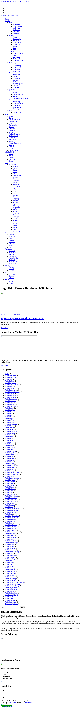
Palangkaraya (13, 256)
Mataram (11, 270)
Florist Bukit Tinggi (11, 424)
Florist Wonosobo (10, 600)
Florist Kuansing (10, 467)
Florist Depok (9, 435)
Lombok (11, 269)
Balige (11, 123)
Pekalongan (16, 206)
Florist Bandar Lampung (12, 392)
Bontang (11, 254)
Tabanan (11, 278)
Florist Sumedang (10, 571)
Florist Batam (9, 402)
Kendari (11, 243)
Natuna (15, 96)
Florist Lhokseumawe (11, 474)
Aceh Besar (16, 28)
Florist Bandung (10, 393)
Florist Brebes (9, 422)
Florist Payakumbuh (11, 525)
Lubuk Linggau (18, 103)
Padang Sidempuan (15, 143)
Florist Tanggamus (10, 580)
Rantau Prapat (13, 136)
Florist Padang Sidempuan (13, 508)
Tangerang (12, 159)
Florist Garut (9, 440)
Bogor (11, 155)
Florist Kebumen (10, 455)
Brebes (15, 209)
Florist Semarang (10, 550)
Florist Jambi (9, 446)
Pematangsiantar (14, 121)
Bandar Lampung (18, 53)
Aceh (10, 22)
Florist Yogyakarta (10, 602)
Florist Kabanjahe (10, 451)
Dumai (15, 76)
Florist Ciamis (9, 426)
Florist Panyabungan (11, 517)
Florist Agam (9, 379)
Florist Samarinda (10, 548)
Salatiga (15, 195)
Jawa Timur (12, 215)
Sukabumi (16, 179)
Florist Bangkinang (11, 395)
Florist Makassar (10, 481)
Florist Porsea (9, 535)
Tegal (14, 188)
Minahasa (12, 236)
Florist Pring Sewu (11, 539)
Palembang (16, 102)
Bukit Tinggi (17, 39)
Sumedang (16, 181)
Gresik (15, 222)
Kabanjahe (12, 139)
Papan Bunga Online (11, 604)
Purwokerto (16, 186)
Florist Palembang (10, 512)
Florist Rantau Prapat (11, 543)
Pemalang (16, 200)
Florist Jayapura (10, 447)
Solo (14, 190)
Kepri (10, 91)
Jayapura (11, 281)
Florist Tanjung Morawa (12, 584)
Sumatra (7, 21)
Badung (11, 276)
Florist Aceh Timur (11, 377)
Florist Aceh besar (10, 375)
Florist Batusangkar (11, 406)
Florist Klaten (9, 462)
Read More (4, 328)
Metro (15, 55)
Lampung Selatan (18, 60)
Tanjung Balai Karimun (20, 98)
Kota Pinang (17, 112)
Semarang (16, 184)
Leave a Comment (14, 314)
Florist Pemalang (10, 530)
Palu (10, 247)
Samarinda (12, 251)
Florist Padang (9, 507)
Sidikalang (12, 137)
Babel (10, 111)
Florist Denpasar (10, 433)
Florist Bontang (10, 420)
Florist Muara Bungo (11, 496)
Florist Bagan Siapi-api (12, 384)
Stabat (11, 141)
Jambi (10, 62)
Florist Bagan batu (10, 383)
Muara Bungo (17, 66)
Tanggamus (16, 57)
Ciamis (15, 172)
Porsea (11, 148)
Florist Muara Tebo (11, 501)
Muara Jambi (17, 67)
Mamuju (11, 240)
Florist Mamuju (9, 485)
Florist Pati (8, 523)
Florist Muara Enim (11, 498)
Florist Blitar (9, 415)
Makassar (12, 242)
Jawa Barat (12, 164)
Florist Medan (9, 490)
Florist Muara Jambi (11, 499)
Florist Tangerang (10, 579)
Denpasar (12, 274)
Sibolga (11, 145)
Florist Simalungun (11, 559)
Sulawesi (7, 233)
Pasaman (15, 49)
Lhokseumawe (17, 26)
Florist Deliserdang (11, 431)
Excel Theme (12, 703)
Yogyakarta (16, 208)
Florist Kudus (9, 469)
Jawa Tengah (13, 182)
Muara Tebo (16, 71)
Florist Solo (8, 561)
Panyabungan (13, 130)
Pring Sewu (16, 58)
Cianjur (15, 170)
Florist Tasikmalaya (11, 593)
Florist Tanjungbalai (11, 588)
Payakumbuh (17, 42)
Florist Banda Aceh (11, 390)
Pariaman (16, 40)
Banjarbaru (12, 263)
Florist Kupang (9, 471)
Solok (14, 48)
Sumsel (11, 100)
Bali (6, 272)
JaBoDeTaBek (9, 152)
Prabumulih (16, 105)
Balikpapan (12, 252)
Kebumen (16, 202)
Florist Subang (9, 568)
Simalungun (12, 132)
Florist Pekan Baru (11, 528)
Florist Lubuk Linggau (12, 478)
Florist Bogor (9, 419)
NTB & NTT (9, 265)
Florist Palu (8, 514)
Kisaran (11, 127)
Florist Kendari (9, 458)
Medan (11, 116)
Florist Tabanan (10, 575)
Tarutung (11, 146)
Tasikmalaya (17, 175)
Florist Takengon (10, 577)
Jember (15, 226)
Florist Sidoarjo (9, 557)
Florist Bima (9, 411)
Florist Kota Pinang (11, 465)
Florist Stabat (9, 566)
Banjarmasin (13, 261)
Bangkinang (16, 78)
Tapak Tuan (16, 31)
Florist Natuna (9, 503)
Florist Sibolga (9, 553)
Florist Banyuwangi (11, 401)
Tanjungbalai (13, 125)
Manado (11, 235)
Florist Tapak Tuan (11, 589)
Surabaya (16, 217)
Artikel (7, 374)
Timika (11, 283)
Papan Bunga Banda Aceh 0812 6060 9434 (22, 318)
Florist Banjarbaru (10, 397)
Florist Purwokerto (11, 541)
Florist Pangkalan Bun (12, 516)
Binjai (11, 118)
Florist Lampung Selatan (12, 472)
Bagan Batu (16, 87)
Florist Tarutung (10, 591)
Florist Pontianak (10, 534)
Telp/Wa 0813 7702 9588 (22, 1)
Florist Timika (9, 598)
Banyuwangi (17, 231)
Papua (7, 279)
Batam (15, 93)
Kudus (15, 197)
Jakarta (11, 154)
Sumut (7, 114)
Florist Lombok (10, 476)
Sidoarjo (15, 220)
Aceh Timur (16, 30)
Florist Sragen (9, 564)
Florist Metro (9, 492)
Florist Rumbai (9, 544)
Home (7, 19)
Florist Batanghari (10, 404)
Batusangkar (17, 44)
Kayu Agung (17, 109)
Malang (15, 218)
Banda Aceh (17, 24)
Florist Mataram (10, 489)
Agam (15, 46)
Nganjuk (15, 227)
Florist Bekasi (9, 408)
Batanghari (16, 69)
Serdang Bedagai (14, 134)
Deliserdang (12, 128)
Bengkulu (12, 89)
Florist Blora (9, 417)
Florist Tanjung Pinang (12, 586)
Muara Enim (17, 107)
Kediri (15, 224)
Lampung (12, 51)
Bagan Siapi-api (18, 84)
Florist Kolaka (9, 464)
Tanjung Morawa (14, 119)
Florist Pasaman (10, 521)
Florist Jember (9, 449)
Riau (10, 73)
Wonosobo (16, 213)
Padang (15, 37)
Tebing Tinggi (13, 150)
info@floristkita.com (7, 1)
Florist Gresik (9, 442)
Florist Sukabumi (10, 570)
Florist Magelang (10, 480)
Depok (11, 157)
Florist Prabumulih (10, 537)
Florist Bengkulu (10, 410)
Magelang (16, 199)
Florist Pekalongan (11, 526)
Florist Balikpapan (10, 388)
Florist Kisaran (9, 460)
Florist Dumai (9, 437)
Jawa (6, 163)
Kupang (11, 267)
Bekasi (11, 161)
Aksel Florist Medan (38, 701)
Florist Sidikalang (10, 555)
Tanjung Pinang (18, 94)
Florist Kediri (9, 456)
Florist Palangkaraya (11, 510)
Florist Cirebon (9, 429)
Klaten (15, 191)
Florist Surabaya (10, 573)
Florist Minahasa (10, 494)
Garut (14, 173)
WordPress (28, 703)
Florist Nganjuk (10, 505)
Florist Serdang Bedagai (12, 552)
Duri (14, 82)
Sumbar (11, 35)
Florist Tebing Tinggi (11, 595)
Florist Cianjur (9, 428)
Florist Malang (9, 483)
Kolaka (11, 245)
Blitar (14, 229)
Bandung (16, 166)
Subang (15, 177)
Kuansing (16, 85)
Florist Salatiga (9, 546)
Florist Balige (9, 386)
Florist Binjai (9, 413)
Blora (14, 193)
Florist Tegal (9, 596)
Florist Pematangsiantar (12, 532)
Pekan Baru (16, 75)
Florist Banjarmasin (11, 399)
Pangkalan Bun (13, 258)
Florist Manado (9, 487)
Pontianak (12, 260)
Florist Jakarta (9, 444)
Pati (14, 204)
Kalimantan (8, 249)
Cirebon (15, 168)
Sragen (15, 211)
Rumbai (15, 80)
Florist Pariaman (10, 519)
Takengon (16, 33)
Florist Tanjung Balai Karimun (14, 582)
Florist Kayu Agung (11, 453)
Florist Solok (9, 562)
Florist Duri (8, 438)
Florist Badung (9, 381)
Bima (10, 238)
